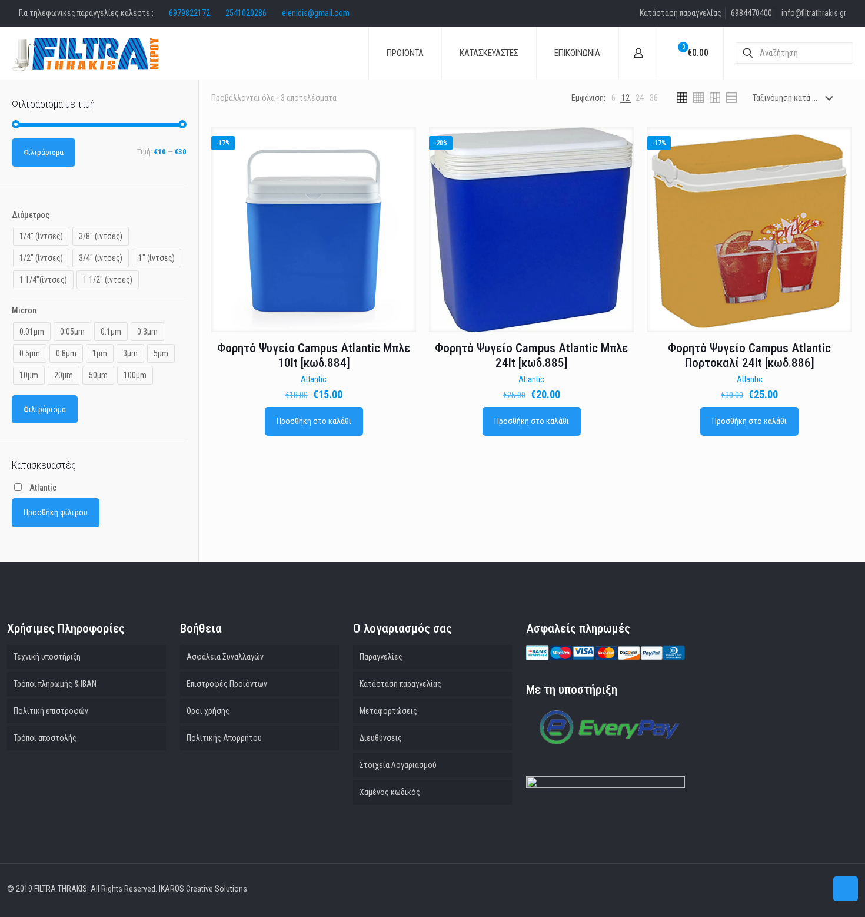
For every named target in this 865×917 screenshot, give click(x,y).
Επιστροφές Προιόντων (227, 683)
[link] (613, 98)
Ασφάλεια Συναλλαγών (225, 656)
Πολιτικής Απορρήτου (224, 738)
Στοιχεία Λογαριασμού (398, 765)
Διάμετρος (30, 215)
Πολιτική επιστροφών (51, 711)
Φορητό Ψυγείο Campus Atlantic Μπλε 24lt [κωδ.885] (531, 355)
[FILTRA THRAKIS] (85, 53)
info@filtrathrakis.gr (813, 13)
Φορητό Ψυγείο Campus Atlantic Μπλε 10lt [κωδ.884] (313, 355)
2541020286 (246, 13)
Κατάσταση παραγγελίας (680, 13)
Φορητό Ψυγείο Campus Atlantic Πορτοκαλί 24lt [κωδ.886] (749, 355)
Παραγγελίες (381, 656)
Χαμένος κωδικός (390, 792)
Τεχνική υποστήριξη (47, 656)
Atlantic (314, 379)
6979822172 (189, 13)
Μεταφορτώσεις (388, 711)
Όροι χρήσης (208, 711)
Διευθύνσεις (381, 738)
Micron (24, 310)
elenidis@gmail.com (316, 13)
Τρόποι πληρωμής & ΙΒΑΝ (55, 683)
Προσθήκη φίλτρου (56, 512)
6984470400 (751, 13)
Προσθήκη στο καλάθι (314, 421)
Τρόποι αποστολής (45, 738)
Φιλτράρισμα (44, 152)
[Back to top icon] (845, 888)
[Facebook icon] (817, 888)
